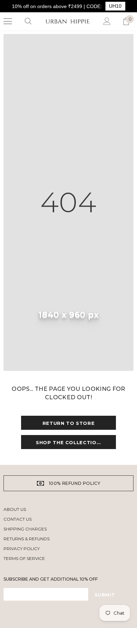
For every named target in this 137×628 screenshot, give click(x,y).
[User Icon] (107, 21)
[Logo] (68, 21)
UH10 (115, 6)
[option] (68, 483)
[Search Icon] (28, 21)
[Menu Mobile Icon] (8, 21)
